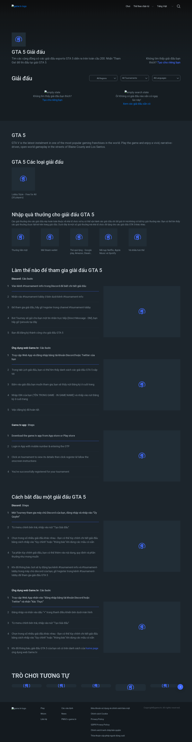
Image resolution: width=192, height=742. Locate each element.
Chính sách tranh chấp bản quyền (106, 730)
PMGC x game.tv (68, 719)
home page (92, 648)
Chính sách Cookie (99, 714)
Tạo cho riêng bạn (168, 62)
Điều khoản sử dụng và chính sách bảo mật (110, 708)
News (63, 714)
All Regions (102, 78)
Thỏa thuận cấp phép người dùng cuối (108, 736)
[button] (180, 687)
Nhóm (43, 714)
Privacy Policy (97, 719)
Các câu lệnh (67, 708)
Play (43, 708)
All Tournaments (129, 78)
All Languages (160, 78)
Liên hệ (44, 719)
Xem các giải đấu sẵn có (136, 103)
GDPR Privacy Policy (100, 725)
